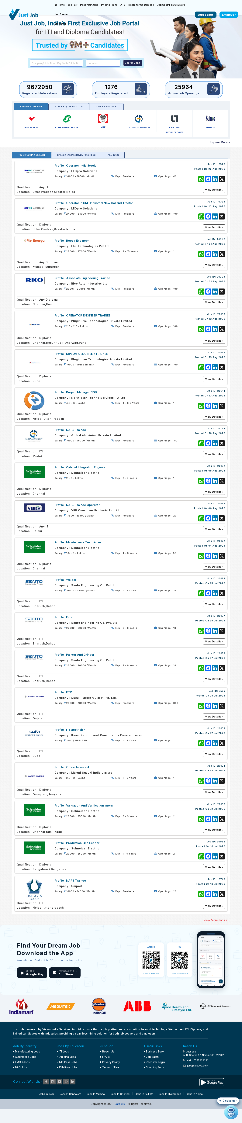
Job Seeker (61, 14)
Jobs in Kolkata (144, 1093)
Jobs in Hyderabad (170, 1093)
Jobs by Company (30, 106)
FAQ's (106, 1056)
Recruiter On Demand (141, 4)
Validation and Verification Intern (89, 805)
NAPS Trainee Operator (83, 505)
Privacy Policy (111, 1062)
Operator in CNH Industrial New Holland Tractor (99, 203)
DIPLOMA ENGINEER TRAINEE (87, 354)
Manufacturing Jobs (27, 1051)
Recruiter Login (155, 1062)
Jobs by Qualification (68, 106)
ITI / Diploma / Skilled (31, 155)
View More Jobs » (215, 920)
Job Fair (72, 4)
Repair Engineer (77, 240)
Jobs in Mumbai (96, 1093)
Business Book (155, 1051)
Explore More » (220, 142)
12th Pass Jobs (68, 1062)
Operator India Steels (81, 165)
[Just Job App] (212, 1081)
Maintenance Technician (83, 542)
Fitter (70, 617)
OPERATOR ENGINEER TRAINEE (88, 315)
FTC (69, 692)
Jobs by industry (106, 106)
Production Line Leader (82, 843)
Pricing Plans (109, 4)
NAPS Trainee (76, 430)
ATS (123, 4)
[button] (228, 1100)
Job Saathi (171, 4)
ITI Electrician (75, 729)
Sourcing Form (155, 1067)
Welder (71, 580)
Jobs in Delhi (46, 1093)
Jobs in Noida (195, 1093)
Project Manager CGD (81, 392)
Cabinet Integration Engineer (86, 467)
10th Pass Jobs (68, 1067)
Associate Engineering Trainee (88, 278)
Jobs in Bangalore (70, 1093)
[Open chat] (231, 1112)
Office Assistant (77, 767)
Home (61, 4)
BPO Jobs (21, 1067)
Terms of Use (110, 1067)
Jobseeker (205, 14)
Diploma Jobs (67, 1056)
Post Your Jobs (89, 4)
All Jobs (113, 155)
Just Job (120, 1103)
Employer (60, 23)
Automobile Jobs (25, 1056)
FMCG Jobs (22, 1062)
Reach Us (108, 1051)
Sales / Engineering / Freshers (76, 155)
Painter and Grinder (80, 654)
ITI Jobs (64, 1051)
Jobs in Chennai (120, 1093)
